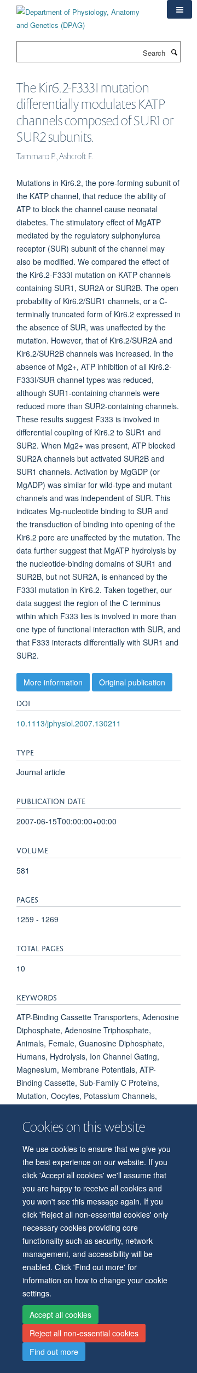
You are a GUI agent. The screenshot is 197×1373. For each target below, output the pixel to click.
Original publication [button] (132, 682)
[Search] (174, 52)
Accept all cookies (60, 1314)
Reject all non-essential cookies (84, 1333)
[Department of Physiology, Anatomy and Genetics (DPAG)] (83, 14)
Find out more (54, 1351)
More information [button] (53, 682)
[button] (179, 9)
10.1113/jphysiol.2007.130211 (68, 723)
